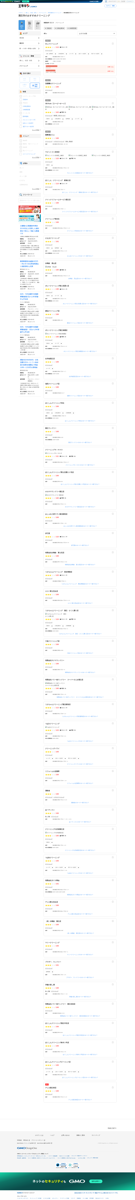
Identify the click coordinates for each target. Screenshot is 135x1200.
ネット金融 (85, 1198)
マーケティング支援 (64, 1198)
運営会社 (25, 1140)
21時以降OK (61, 53)
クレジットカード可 (29, 120)
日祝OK (48, 118)
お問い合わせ (65, 1135)
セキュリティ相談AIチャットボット (79, 1155)
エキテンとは (39, 1135)
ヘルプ (52, 1135)
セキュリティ (55, 1198)
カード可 (71, 53)
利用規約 (19, 1140)
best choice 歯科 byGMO (43, 1143)
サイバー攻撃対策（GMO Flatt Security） (67, 1158)
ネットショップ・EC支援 (35, 1198)
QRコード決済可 (82, 53)
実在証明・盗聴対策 (21, 1158)
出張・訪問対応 (49, 53)
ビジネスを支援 (46, 1198)
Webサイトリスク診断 (64, 1155)
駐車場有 (68, 118)
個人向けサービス (99, 1198)
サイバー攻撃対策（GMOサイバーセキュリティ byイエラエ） (42, 1158)
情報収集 (79, 1198)
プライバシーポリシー (37, 1140)
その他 (106, 1198)
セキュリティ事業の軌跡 (92, 1157)
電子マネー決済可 (95, 53)
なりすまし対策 (81, 1158)
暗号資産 (92, 1198)
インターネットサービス (22, 1198)
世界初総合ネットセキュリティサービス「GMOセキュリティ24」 (31, 1155)
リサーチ (73, 1198)
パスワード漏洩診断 (52, 1155)
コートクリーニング (29, 154)
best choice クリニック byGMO (25, 1143)
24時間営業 (68, 412)
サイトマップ (96, 1135)
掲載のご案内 (80, 1135)
